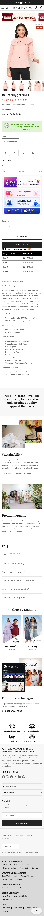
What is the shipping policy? (15, 589)
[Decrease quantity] (4, 226)
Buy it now (22, 245)
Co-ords (35, 868)
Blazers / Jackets (9, 868)
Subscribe (22, 823)
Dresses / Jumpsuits (10, 864)
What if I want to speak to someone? (20, 581)
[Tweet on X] (8, 114)
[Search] (8, 7)
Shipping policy (30, 835)
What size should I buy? (13, 564)
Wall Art (6, 911)
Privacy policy (19, 835)
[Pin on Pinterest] (14, 114)
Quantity (5, 221)
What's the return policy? (14, 598)
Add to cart (22, 237)
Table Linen (17, 908)
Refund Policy (6, 838)
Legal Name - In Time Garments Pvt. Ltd (27, 852)
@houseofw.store (12, 711)
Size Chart (8, 160)
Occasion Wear (9, 900)
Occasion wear (34, 888)
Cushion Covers (31, 908)
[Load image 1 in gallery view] (22, 51)
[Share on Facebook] (11, 114)
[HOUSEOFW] (22, 7)
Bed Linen (6, 908)
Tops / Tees (25, 864)
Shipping (15, 104)
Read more (26, 129)
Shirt (16, 876)
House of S (9, 109)
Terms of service (7, 835)
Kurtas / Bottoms (19, 888)
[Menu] (2, 7)
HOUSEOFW (10, 852)
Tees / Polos (6, 876)
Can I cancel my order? (13, 572)
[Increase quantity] (14, 226)
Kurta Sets (6, 888)
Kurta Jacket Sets (20, 896)
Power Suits (24, 868)
